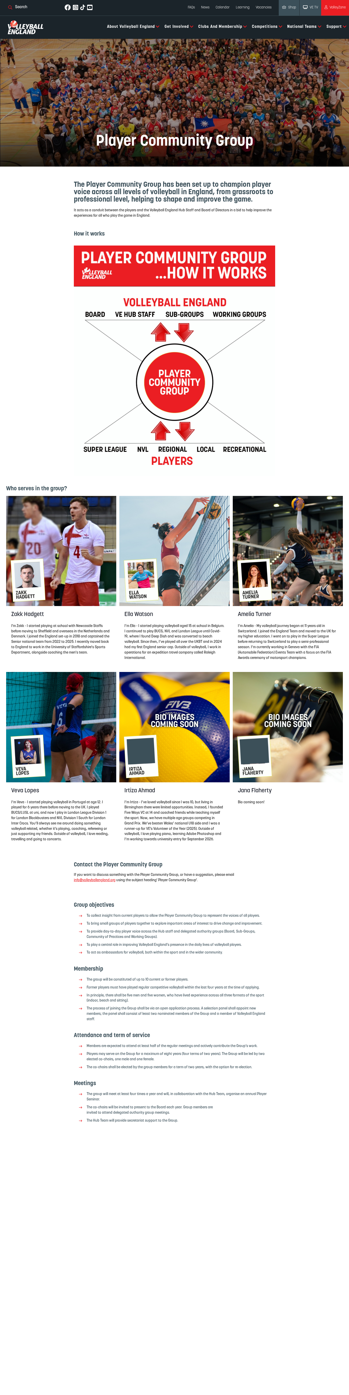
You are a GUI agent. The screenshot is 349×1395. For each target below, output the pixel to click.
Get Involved (177, 27)
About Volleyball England (131, 27)
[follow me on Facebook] (68, 7)
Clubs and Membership (220, 27)
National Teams (302, 27)
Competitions (265, 27)
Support (334, 27)
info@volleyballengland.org (94, 880)
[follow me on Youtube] (89, 7)
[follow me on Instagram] (75, 7)
